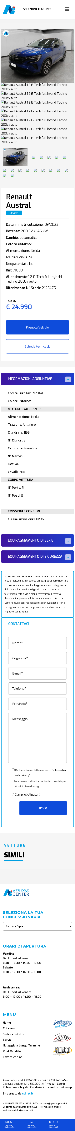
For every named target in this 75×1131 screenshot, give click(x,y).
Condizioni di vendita (44, 1087)
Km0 (31, 1122)
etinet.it (27, 1093)
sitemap (66, 1087)
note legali (20, 1087)
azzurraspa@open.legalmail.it (52, 1103)
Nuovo (9, 1122)
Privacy (49, 1084)
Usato (53, 1122)
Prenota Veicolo (37, 327)
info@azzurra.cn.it (24, 1110)
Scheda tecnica (36, 346)
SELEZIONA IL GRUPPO (38, 9)
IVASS (28, 1103)
